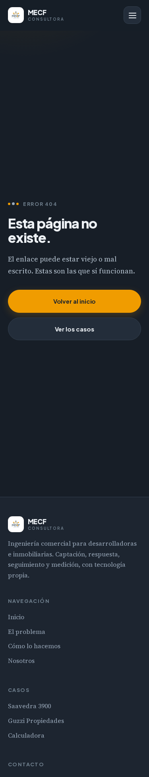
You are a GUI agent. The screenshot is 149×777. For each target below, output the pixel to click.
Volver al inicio (74, 301)
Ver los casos (74, 329)
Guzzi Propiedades (36, 721)
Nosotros (21, 661)
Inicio (16, 617)
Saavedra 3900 (29, 706)
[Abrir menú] (132, 15)
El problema (26, 632)
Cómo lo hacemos (34, 646)
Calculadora (26, 735)
